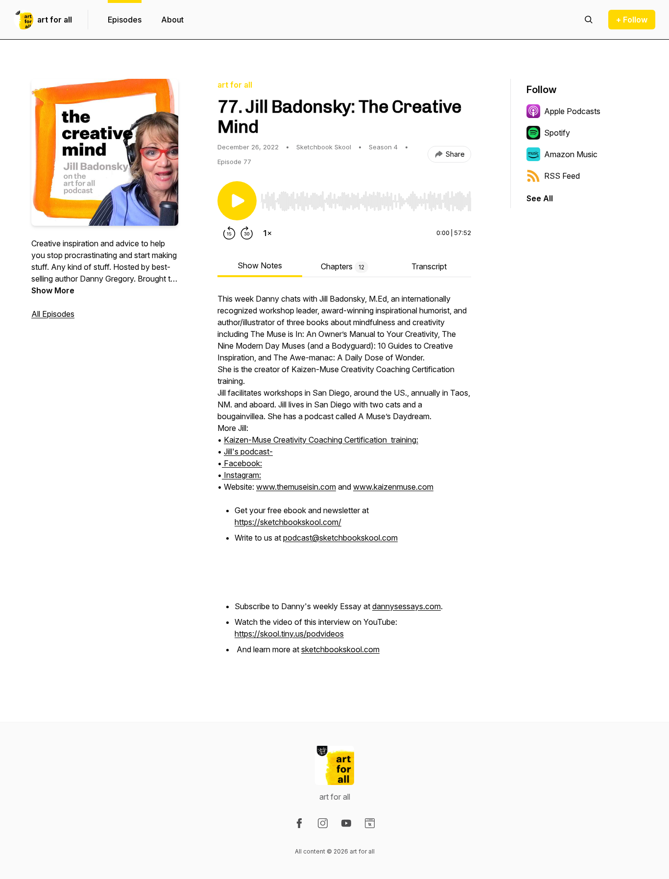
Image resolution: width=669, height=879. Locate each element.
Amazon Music (570, 154)
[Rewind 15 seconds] (229, 233)
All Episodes (52, 314)
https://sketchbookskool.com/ (288, 522)
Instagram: (241, 475)
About (172, 19)
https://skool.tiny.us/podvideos (289, 634)
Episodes (125, 19)
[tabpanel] (344, 480)
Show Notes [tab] (260, 265)
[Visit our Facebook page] (299, 823)
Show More (52, 290)
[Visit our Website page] (370, 823)
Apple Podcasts (572, 111)
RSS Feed (562, 176)
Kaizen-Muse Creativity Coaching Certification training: (321, 440)
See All (539, 198)
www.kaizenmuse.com (393, 487)
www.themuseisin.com (296, 487)
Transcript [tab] (429, 266)
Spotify (557, 133)
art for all (54, 19)
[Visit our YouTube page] (346, 823)
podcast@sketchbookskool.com (340, 538)
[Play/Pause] (237, 200)
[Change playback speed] (267, 233)
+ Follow (631, 19)
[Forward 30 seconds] (247, 233)
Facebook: (242, 463)
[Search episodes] (589, 19)
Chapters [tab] (342, 266)
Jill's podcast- (248, 451)
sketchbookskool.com (340, 649)
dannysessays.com (406, 606)
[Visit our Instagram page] (323, 823)
